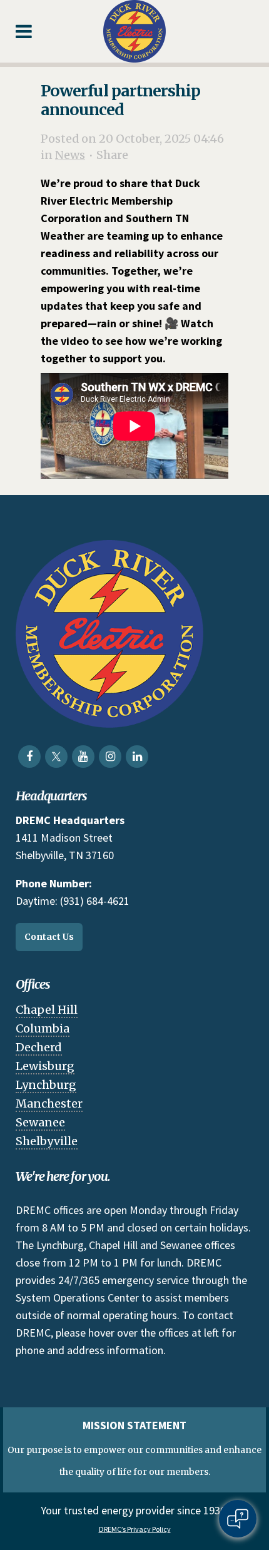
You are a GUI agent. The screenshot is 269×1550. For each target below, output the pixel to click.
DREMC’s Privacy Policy (135, 1529)
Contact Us (49, 936)
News (70, 155)
